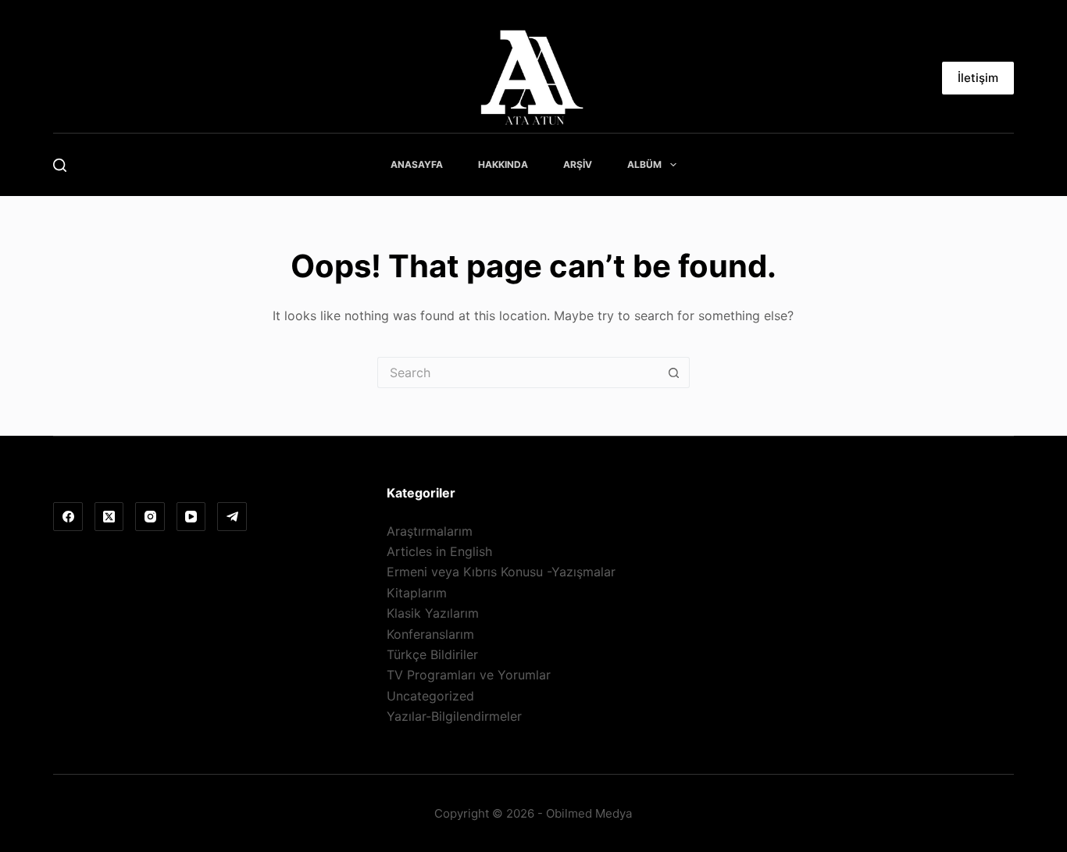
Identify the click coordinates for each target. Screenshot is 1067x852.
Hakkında (503, 164)
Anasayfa (417, 164)
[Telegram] (232, 517)
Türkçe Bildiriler (432, 654)
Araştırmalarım (430, 531)
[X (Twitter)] (109, 517)
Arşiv (577, 164)
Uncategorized (430, 696)
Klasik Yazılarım (433, 613)
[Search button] (674, 372)
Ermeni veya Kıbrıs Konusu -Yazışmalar (501, 571)
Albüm (644, 164)
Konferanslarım (430, 634)
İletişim (978, 77)
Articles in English (439, 551)
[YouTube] (191, 517)
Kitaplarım (417, 593)
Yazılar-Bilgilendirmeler (454, 716)
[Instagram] (150, 517)
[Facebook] (68, 517)
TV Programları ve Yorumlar (469, 675)
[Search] (59, 165)
